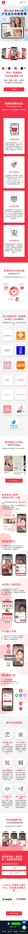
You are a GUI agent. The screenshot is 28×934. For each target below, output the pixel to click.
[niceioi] (7, 366)
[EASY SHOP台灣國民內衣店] (20, 366)
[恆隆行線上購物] (7, 351)
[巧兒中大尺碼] (20, 395)
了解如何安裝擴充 (14, 913)
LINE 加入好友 (16, 923)
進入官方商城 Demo (14, 480)
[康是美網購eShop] (20, 336)
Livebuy (3, 2)
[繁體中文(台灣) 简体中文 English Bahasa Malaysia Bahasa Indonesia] (14, 926)
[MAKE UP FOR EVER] (20, 351)
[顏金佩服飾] (20, 380)
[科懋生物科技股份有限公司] (14, 425)
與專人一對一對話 (14, 873)
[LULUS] (7, 380)
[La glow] (7, 410)
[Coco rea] (7, 395)
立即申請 (14, 89)
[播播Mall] (20, 410)
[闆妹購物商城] (7, 336)
